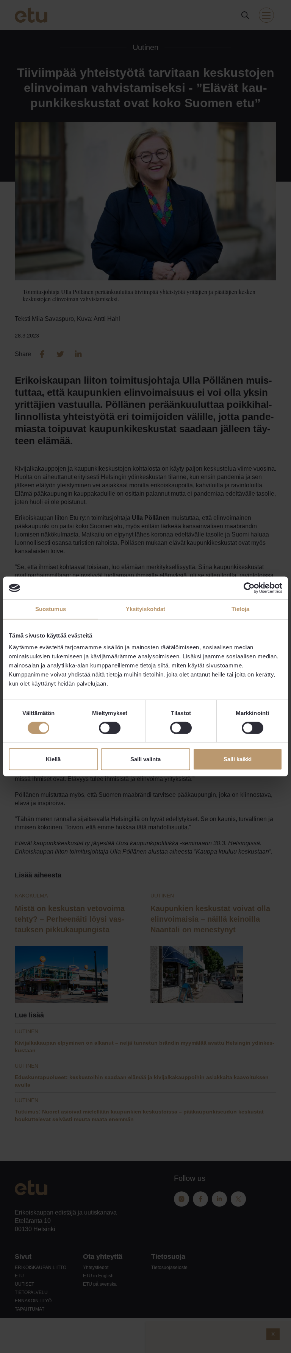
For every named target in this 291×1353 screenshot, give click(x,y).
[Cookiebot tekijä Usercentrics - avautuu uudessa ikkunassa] (249, 588)
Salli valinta (145, 759)
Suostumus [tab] (50, 609)
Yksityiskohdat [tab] (145, 609)
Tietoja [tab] (241, 609)
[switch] (109, 728)
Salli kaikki (238, 759)
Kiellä (53, 759)
